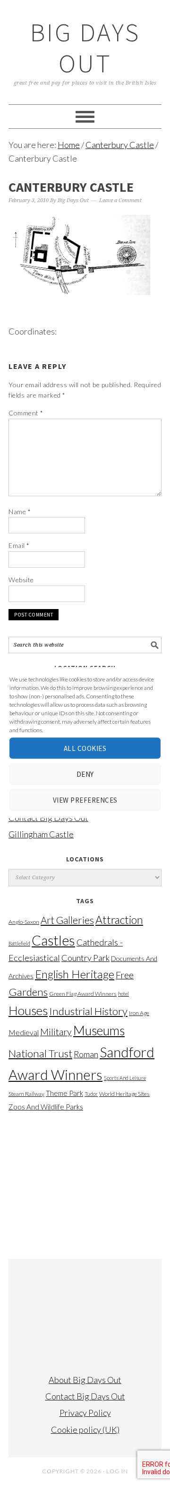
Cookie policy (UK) (85, 1429)
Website (21, 580)
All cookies (85, 747)
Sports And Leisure (125, 1078)
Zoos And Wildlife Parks (45, 1106)
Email (19, 545)
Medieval (23, 1032)
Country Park (85, 958)
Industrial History (88, 1011)
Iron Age (139, 1012)
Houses (28, 1010)
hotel (123, 994)
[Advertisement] (85, 1181)
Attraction (119, 919)
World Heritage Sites (124, 1093)
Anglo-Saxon (23, 921)
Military (56, 1031)
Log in (117, 1471)
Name (19, 512)
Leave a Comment (120, 200)
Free (125, 974)
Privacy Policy (85, 1412)
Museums (99, 1030)
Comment (25, 413)
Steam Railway (26, 1093)
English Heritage (74, 974)
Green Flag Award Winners (83, 993)
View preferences (85, 799)
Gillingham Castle (41, 834)
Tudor (91, 1094)
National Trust (40, 1053)
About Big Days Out (85, 1380)
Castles (53, 940)
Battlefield (19, 943)
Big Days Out (85, 47)
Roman (86, 1054)
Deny (85, 773)
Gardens (28, 991)
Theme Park (64, 1093)
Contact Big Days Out (85, 1396)
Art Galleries (67, 920)
